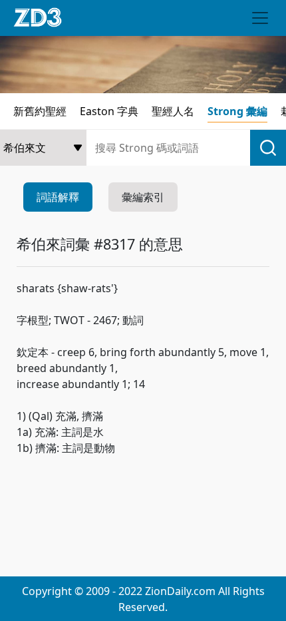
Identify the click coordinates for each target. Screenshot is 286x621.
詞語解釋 (58, 197)
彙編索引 (143, 197)
